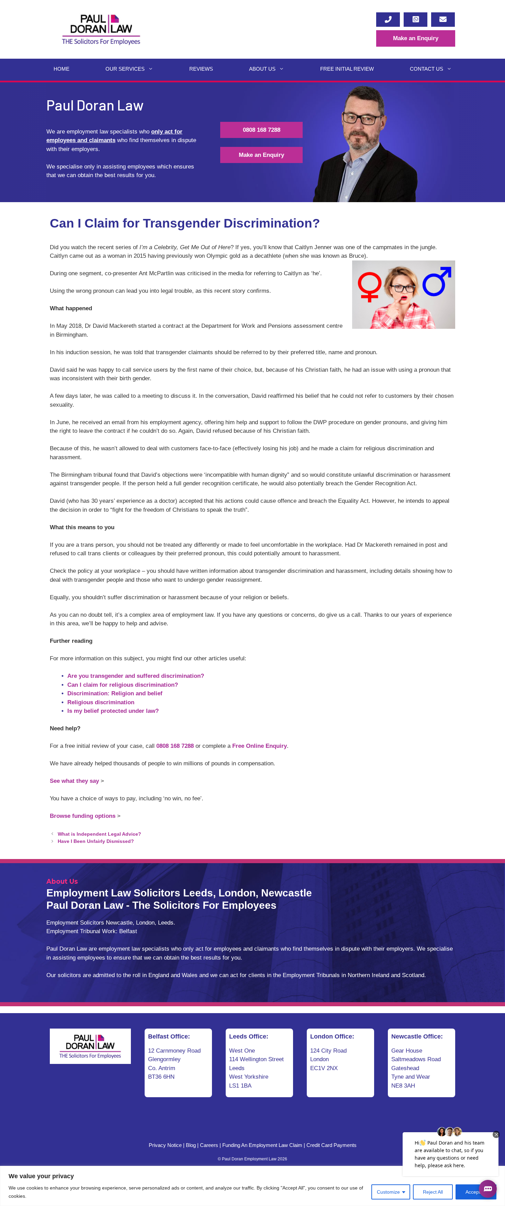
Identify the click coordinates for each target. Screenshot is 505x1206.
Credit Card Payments (331, 1145)
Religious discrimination (100, 702)
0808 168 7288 (261, 130)
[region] (252, 1186)
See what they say (74, 781)
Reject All (433, 1192)
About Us (262, 69)
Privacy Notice (165, 1145)
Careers (209, 1145)
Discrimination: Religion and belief (114, 693)
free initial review (347, 69)
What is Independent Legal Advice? (99, 834)
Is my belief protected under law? (113, 711)
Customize (388, 1192)
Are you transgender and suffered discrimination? (135, 676)
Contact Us (426, 69)
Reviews (201, 69)
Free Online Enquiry (259, 746)
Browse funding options (82, 816)
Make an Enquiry (415, 38)
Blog (191, 1145)
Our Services (125, 69)
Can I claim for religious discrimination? (122, 685)
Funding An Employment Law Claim (262, 1145)
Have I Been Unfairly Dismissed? (96, 841)
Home (61, 69)
